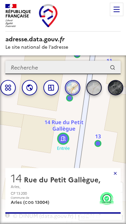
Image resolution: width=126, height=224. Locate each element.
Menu (116, 9)
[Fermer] (115, 173)
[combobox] (63, 67)
